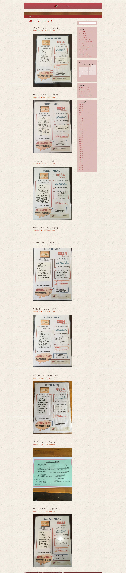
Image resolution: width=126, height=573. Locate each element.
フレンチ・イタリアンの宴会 (85, 39)
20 (87, 72)
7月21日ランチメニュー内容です (45, 161)
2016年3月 (81, 153)
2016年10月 (81, 141)
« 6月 (82, 77)
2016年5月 (81, 149)
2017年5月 (81, 127)
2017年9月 (81, 118)
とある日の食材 (82, 31)
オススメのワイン (82, 33)
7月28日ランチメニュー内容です (45, 28)
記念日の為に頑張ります (84, 54)
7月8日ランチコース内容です (44, 442)
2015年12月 (81, 159)
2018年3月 (81, 106)
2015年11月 (81, 161)
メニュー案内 (81, 43)
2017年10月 (81, 116)
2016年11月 (81, 139)
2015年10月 (81, 163)
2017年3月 (81, 131)
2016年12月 (81, 137)
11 (82, 70)
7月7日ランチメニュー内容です (45, 509)
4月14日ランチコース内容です (85, 87)
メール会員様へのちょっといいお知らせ (87, 45)
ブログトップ (41, 16)
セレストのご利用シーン (84, 37)
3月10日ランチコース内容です (85, 94)
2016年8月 (81, 143)
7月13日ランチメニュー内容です (45, 243)
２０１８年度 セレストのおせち (86, 56)
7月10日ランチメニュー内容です (45, 376)
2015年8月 (81, 167)
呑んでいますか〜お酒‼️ (84, 48)
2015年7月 (81, 169)
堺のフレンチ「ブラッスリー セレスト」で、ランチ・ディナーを (42, 572)
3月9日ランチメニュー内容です (85, 96)
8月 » (92, 77)
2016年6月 (81, 147)
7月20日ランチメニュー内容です (45, 228)
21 (89, 72)
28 (89, 74)
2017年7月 (81, 123)
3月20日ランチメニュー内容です (85, 92)
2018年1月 (81, 110)
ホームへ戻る (32, 16)
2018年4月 (81, 104)
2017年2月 (81, 133)
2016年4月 (81, 151)
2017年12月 (81, 112)
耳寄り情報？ (81, 52)
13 (87, 70)
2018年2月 (81, 108)
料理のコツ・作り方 (83, 50)
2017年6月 (81, 125)
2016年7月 (81, 145)
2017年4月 (81, 129)
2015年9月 (81, 165)
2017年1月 (81, 135)
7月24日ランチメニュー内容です (45, 95)
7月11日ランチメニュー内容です (45, 309)
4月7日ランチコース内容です (85, 89)
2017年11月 (81, 114)
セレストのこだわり (83, 35)
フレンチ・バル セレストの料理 (48, 30)
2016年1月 (81, 157)
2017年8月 (81, 120)
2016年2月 (81, 155)
